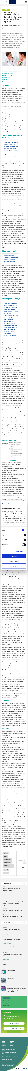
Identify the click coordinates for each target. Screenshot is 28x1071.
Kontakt (3, 1047)
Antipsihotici (6, 896)
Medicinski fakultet (10, 1058)
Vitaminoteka (11, 1059)
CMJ (7, 1056)
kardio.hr (12, 1056)
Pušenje (4, 1005)
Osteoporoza (6, 950)
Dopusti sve (14, 556)
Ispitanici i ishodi (6, 77)
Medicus (11, 1044)
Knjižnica (11, 1042)
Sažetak (4, 69)
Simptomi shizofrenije (7, 73)
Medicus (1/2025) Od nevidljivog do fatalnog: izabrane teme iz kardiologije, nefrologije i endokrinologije (16, 989)
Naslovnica (4, 4)
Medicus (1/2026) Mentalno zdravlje (11, 972)
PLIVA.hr (4, 1053)
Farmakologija (6, 934)
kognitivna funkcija (7, 862)
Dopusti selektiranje (14, 561)
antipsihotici (6, 872)
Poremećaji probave (7, 943)
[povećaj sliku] (16, 450)
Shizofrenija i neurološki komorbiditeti (12, 916)
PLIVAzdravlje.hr (13, 1052)
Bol (3, 925)
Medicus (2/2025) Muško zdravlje (11, 979)
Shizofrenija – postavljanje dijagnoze (11, 71)
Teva (3, 1052)
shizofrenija (6, 869)
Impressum (14, 1047)
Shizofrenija (6, 9)
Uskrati (14, 566)
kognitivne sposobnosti (6, 866)
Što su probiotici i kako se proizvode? (12, 947)
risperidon (6, 853)
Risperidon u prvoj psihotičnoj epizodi (12, 910)
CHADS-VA (5, 1003)
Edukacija (12, 1041)
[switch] (24, 535)
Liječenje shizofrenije (7, 75)
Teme (3, 1041)
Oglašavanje (8, 1047)
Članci (3, 1042)
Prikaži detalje (19, 551)
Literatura (4, 81)
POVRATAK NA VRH (22, 866)
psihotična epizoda (7, 859)
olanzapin (5, 856)
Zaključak (4, 79)
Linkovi (11, 1045)
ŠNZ (7, 1059)
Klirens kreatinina (7, 1000)
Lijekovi (4, 1045)
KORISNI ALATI (6, 998)
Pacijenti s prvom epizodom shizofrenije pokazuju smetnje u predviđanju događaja (13, 903)
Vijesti (3, 1044)
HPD (9, 1056)
